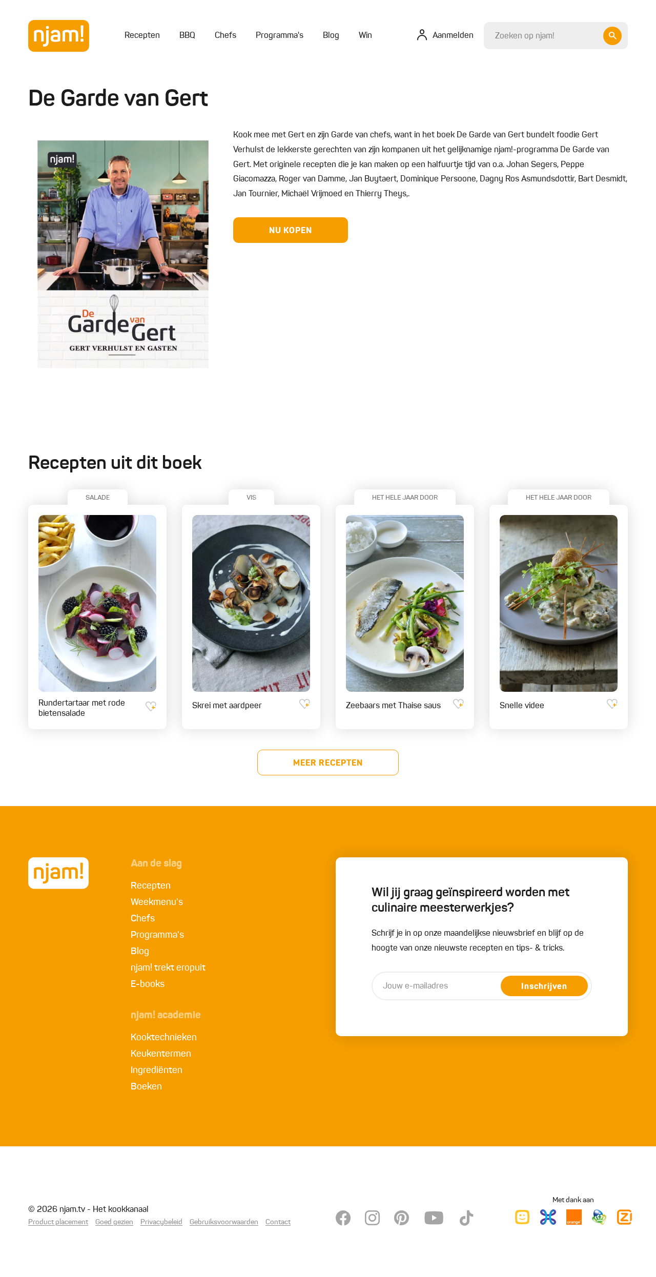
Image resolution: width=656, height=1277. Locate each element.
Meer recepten (328, 763)
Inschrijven (544, 987)
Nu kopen (290, 231)
